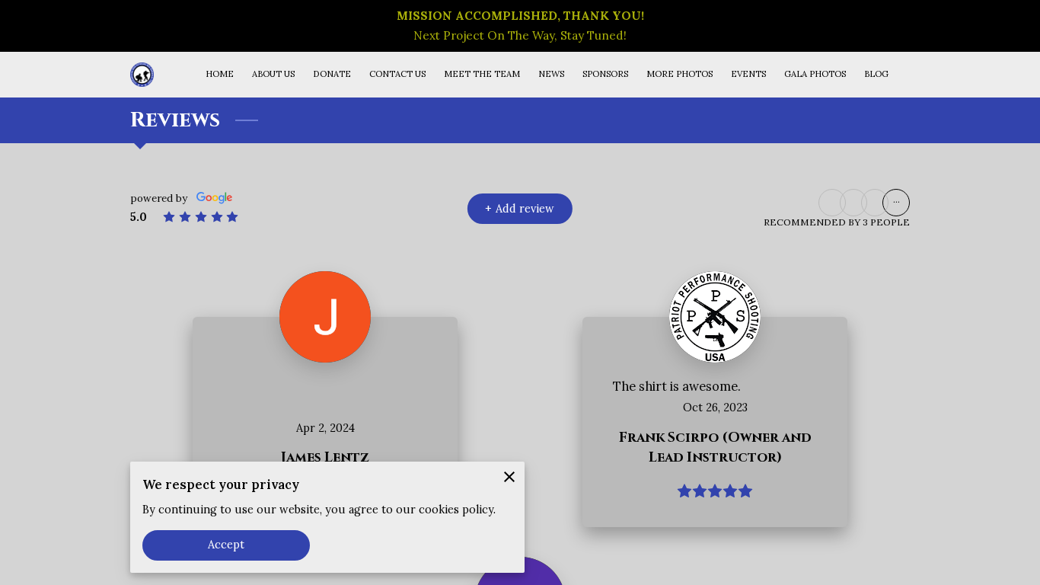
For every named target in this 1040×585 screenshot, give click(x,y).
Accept (226, 544)
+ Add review (519, 209)
